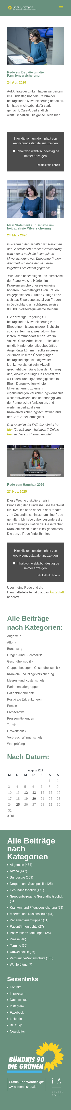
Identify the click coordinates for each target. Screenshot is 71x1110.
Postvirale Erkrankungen (24, 699)
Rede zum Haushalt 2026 (25, 484)
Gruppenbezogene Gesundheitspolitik (33, 667)
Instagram (17, 1006)
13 (34, 792)
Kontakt (15, 987)
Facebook (17, 1012)
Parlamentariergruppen (23, 686)
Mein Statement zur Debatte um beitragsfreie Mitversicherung (30, 227)
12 (26, 792)
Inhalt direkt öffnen (48, 164)
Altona (11, 642)
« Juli (11, 816)
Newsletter (17, 1031)
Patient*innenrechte (21, 693)
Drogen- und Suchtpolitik (24, 655)
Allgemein (14, 636)
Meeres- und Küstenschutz (25, 680)
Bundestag (14, 648)
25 (18, 804)
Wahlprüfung (16, 743)
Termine (12, 724)
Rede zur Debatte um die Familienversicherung (25, 74)
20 (34, 798)
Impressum (17, 993)
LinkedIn (16, 1019)
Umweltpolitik (16, 731)
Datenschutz (18, 999)
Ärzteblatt (57, 592)
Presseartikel (16, 712)
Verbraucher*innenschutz (24, 737)
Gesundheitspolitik (20, 661)
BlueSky (16, 1025)
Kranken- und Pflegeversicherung (30, 674)
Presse (12, 705)
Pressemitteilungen (20, 718)
